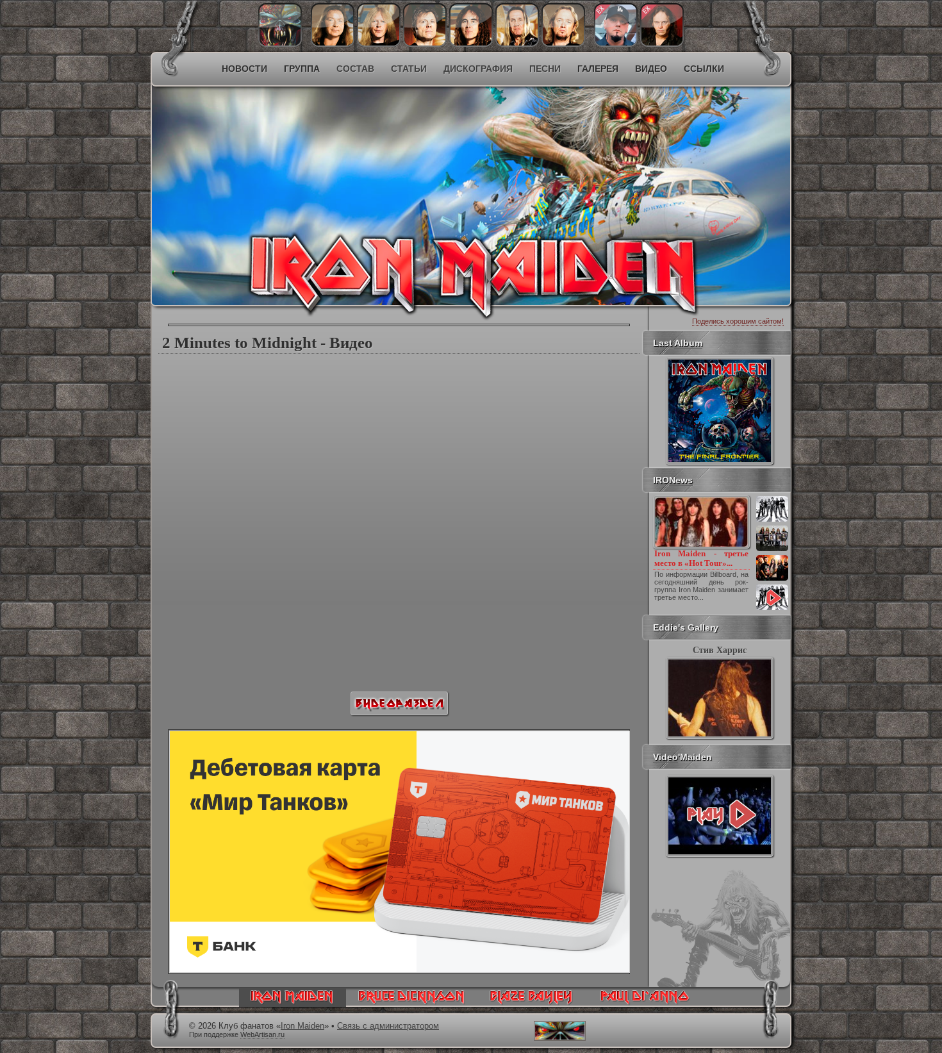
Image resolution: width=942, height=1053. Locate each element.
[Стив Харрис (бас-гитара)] (471, 43)
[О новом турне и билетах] (772, 520)
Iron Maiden (302, 1026)
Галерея (597, 68)
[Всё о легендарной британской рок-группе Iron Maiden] (378, 170)
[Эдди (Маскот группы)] (280, 43)
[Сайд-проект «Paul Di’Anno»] (644, 1004)
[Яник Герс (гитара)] (379, 43)
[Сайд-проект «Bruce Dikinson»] (411, 1004)
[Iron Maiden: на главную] (292, 1004)
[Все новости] (772, 609)
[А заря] (719, 816)
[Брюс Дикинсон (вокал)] (425, 43)
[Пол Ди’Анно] (616, 43)
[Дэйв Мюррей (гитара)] (332, 43)
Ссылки (704, 68)
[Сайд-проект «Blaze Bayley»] (531, 1004)
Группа (302, 68)
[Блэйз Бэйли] (662, 43)
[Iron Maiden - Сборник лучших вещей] (772, 550)
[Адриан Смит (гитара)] (563, 43)
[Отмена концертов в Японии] (772, 579)
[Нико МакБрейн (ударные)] (517, 43)
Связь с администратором (388, 1026)
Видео (651, 68)
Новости (244, 68)
